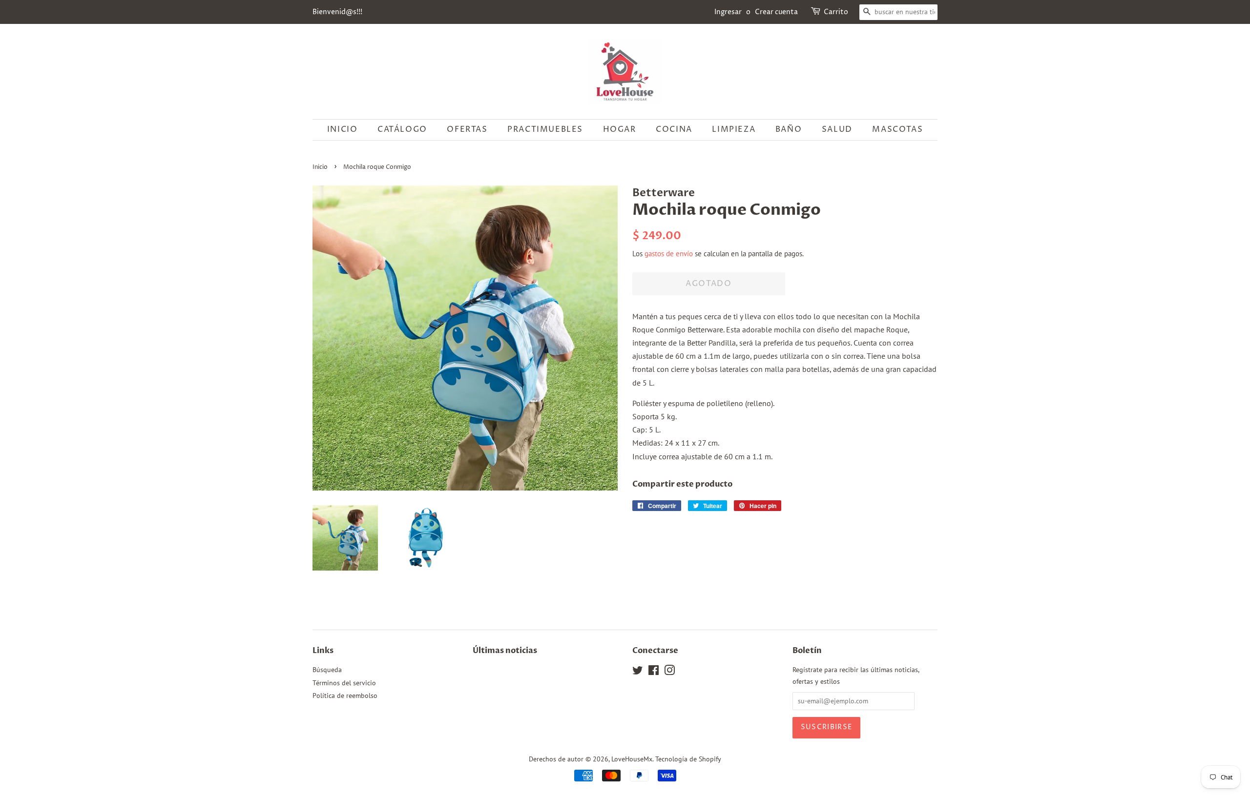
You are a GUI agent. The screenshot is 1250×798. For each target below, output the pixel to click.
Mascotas (897, 129)
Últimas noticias (505, 650)
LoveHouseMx (631, 759)
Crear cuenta (776, 12)
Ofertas (467, 129)
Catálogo (402, 129)
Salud (837, 129)
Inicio (342, 129)
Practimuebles (545, 129)
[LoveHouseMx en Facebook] (653, 672)
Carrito (836, 12)
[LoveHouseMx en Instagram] (669, 672)
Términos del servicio (344, 682)
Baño (788, 129)
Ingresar (728, 12)
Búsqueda (327, 669)
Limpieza (733, 129)
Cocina (674, 129)
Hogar (619, 129)
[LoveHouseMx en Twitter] (637, 672)
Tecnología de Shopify (688, 759)
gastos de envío (669, 253)
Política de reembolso (344, 695)
